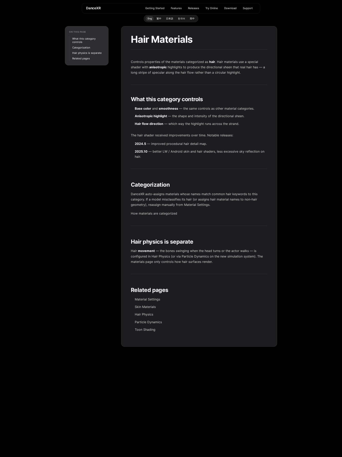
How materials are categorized (154, 213)
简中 (192, 18)
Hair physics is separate (87, 52)
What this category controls (84, 40)
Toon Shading (145, 330)
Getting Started (154, 8)
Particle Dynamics (195, 256)
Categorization (81, 47)
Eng (150, 18)
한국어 (181, 18)
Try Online (211, 8)
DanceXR (93, 8)
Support (248, 8)
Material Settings (196, 205)
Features (176, 8)
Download (230, 8)
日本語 (169, 18)
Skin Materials (145, 307)
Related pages (81, 58)
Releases (193, 8)
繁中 (159, 18)
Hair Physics (161, 256)
